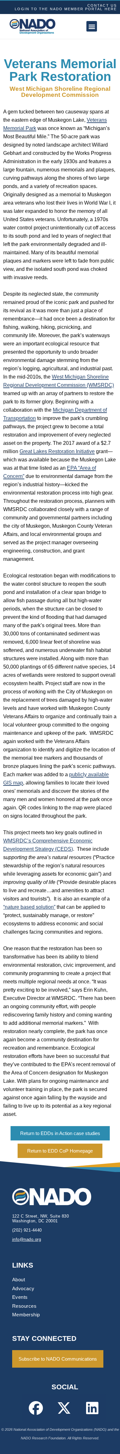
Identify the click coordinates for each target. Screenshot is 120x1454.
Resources (24, 1306)
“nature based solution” (29, 907)
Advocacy (23, 1288)
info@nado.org (26, 1239)
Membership (26, 1314)
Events (20, 1297)
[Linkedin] (92, 1408)
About (18, 1279)
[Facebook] (36, 1408)
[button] (91, 26)
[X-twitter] (64, 1408)
